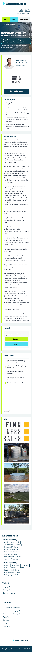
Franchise (14, 559)
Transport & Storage (10, 554)
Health (18, 545)
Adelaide (13, 568)
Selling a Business (9, 590)
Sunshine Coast (9, 572)
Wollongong (8, 575)
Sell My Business (23, 14)
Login (21, 10)
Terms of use (14, 649)
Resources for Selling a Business (14, 614)
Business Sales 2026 (24, 649)
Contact (6, 623)
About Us (6, 617)
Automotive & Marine (11, 549)
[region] (16, 400)
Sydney (6, 565)
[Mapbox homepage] (8, 411)
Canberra (18, 575)
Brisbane (25, 565)
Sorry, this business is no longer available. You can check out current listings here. (15, 41)
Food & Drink (14, 542)
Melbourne (15, 565)
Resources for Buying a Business (14, 611)
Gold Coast (15, 570)
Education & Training (11, 547)
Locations (6, 626)
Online (19, 557)
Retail (6, 542)
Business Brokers (9, 593)
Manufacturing (9, 557)
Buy (5, 19)
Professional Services (11, 552)
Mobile (6, 559)
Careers (6, 620)
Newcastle (20, 572)
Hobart (21, 568)
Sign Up (27, 10)
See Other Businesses (16, 91)
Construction (8, 545)
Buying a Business (9, 587)
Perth (6, 568)
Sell (13, 19)
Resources (24, 19)
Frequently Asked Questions (12, 608)
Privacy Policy (6, 649)
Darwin (6, 570)
